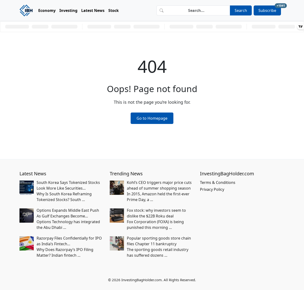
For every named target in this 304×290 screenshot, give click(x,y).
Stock (113, 10)
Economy (47, 10)
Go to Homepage (152, 118)
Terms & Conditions (217, 182)
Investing (68, 10)
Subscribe (269, 9)
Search (241, 10)
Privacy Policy (212, 189)
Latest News (92, 10)
